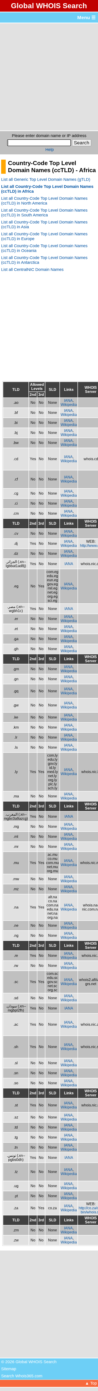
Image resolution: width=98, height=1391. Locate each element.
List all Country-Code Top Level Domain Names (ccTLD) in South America (44, 212)
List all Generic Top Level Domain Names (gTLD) (45, 179)
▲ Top (91, 1383)
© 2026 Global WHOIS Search (29, 1362)
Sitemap (8, 1369)
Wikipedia (69, 405)
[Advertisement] (49, 77)
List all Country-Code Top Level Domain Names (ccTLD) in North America (44, 200)
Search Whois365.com (21, 1376)
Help (49, 149)
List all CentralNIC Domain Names (32, 269)
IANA (68, 400)
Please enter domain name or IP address (49, 135)
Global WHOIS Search (49, 6)
